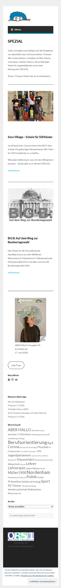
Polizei (40, 477)
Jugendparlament (19, 455)
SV (9, 485)
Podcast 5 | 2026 (16, 405)
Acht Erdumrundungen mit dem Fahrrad (27, 413)
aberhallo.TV (14, 434)
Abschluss (25, 434)
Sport (45, 481)
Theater (16, 485)
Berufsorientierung (27, 442)
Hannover (32, 451)
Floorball (43, 447)
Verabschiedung (29, 486)
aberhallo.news (37, 430)
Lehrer (31, 464)
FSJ (49, 447)
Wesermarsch (14, 493)
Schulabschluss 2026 (18, 409)
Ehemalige (33, 447)
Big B (50, 443)
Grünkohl (24, 451)
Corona (13, 447)
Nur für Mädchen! (16, 401)
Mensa (35, 468)
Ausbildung (12, 438)
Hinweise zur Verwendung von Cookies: (37, 575)
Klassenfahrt (25, 459)
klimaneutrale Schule (44, 460)
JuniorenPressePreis (39, 456)
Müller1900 (17, 472)
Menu (18, 29)
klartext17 (12, 460)
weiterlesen (14, 170)
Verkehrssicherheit (17, 489)
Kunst (22, 464)
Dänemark (24, 447)
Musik (42, 468)
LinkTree (16, 365)
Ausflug (21, 438)
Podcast (22, 477)
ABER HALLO (19, 429)
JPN (39, 451)
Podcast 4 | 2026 (16, 416)
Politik (31, 477)
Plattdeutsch (13, 477)
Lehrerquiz (16, 468)
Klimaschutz (14, 464)
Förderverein (14, 451)
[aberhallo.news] (30, 16)
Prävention (14, 481)
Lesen (29, 468)
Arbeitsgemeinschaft (41, 434)
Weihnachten (34, 489)
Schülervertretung (31, 481)
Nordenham (38, 472)
